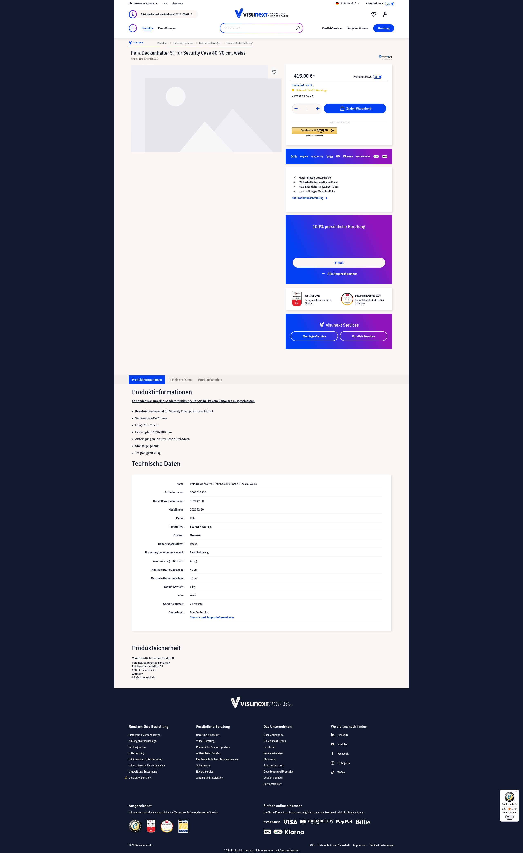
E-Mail (339, 263)
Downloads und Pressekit (278, 771)
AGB (311, 845)
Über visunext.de (274, 735)
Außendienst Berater (208, 753)
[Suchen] (298, 28)
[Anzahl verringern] (296, 109)
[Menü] (133, 28)
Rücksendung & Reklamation (145, 759)
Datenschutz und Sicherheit (334, 845)
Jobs (164, 3)
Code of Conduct (273, 777)
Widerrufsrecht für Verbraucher (147, 765)
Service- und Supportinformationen (212, 617)
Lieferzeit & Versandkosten (144, 735)
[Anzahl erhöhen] (318, 109)
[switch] (509, 817)
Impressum (359, 845)
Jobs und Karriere (274, 765)
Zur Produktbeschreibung (308, 198)
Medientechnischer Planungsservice (217, 759)
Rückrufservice (204, 771)
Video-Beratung (205, 741)
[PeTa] (385, 57)
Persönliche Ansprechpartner (213, 747)
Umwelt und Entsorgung (143, 771)
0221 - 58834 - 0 (184, 14)
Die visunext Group (275, 741)
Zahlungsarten (137, 747)
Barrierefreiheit (273, 784)
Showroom (177, 3)
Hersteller (270, 747)
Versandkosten (289, 850)
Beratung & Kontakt (207, 735)
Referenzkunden (273, 753)
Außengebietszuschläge (142, 741)
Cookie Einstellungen (382, 845)
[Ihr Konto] (385, 14)
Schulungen (203, 765)
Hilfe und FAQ (136, 753)
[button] (314, 132)
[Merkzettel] (373, 14)
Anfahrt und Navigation (209, 777)
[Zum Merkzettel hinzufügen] (274, 72)
